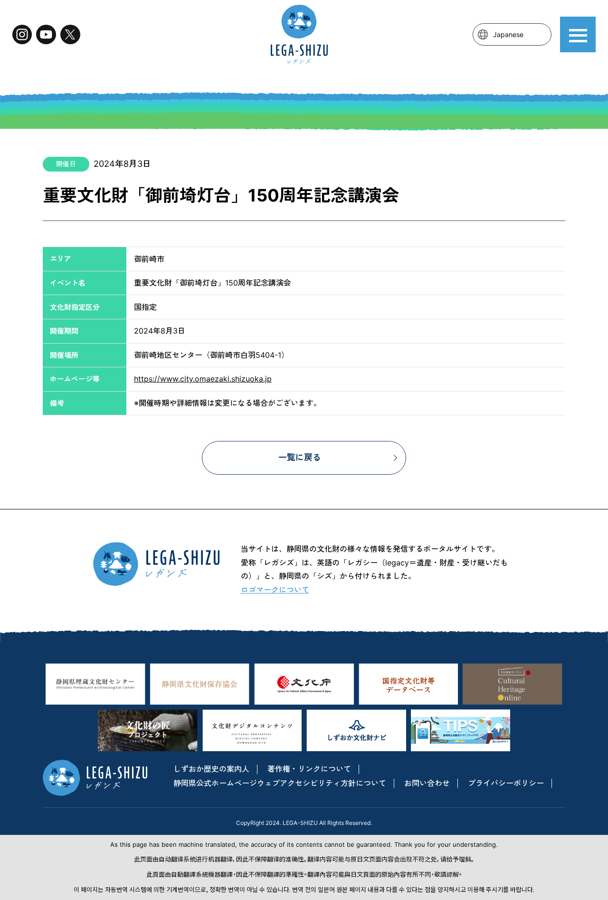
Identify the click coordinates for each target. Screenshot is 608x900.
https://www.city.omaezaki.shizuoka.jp (203, 378)
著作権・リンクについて (309, 769)
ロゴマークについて (275, 589)
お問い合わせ (427, 783)
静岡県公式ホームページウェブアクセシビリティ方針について (279, 783)
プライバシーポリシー (506, 783)
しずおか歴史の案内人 (211, 769)
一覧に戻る (299, 457)
